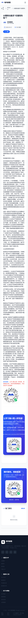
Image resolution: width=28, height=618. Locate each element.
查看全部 (23, 508)
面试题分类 (4, 585)
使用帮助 (3, 596)
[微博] (6, 552)
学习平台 (3, 577)
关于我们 (3, 594)
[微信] (2, 552)
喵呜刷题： (6, 381)
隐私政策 (2, 614)
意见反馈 (3, 599)
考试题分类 (4, 583)
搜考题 (3, 566)
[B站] (10, 552)
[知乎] (14, 552)
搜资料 (3, 563)
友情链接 (3, 602)
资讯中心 (8, 8)
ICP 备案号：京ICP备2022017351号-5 (18, 614)
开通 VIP (3, 569)
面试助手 (3, 580)
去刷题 (3, 560)
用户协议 (8, 614)
